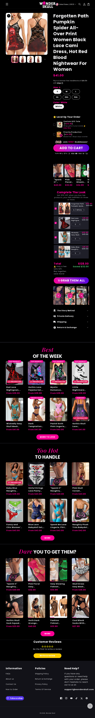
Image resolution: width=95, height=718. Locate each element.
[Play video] (58, 295)
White (58, 106)
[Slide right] (45, 59)
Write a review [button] (47, 655)
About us (10, 679)
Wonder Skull (50, 713)
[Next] (85, 295)
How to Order (12, 689)
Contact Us (11, 684)
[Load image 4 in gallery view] (38, 59)
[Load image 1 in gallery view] (14, 59)
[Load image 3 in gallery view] (30, 59)
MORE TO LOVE (47, 437)
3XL (76, 97)
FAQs (8, 674)
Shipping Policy (42, 674)
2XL (66, 97)
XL (57, 97)
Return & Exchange (43, 679)
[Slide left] (8, 59)
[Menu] (7, 4)
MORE (47, 538)
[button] (79, 4)
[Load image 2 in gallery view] (22, 59)
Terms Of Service (43, 689)
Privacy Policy (41, 684)
